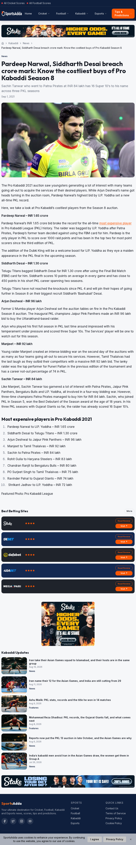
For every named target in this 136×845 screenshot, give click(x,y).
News (26, 43)
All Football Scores (40, 3)
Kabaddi (80, 13)
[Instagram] (21, 821)
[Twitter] (13, 821)
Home (28, 13)
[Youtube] (30, 821)
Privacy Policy (114, 818)
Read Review (124, 521)
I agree (94, 839)
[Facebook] (4, 821)
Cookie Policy (114, 823)
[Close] (130, 839)
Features (33, 707)
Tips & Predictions (122, 13)
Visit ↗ (124, 526)
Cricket (42, 13)
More (129, 511)
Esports (99, 13)
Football (61, 13)
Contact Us (112, 808)
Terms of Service (116, 813)
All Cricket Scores (14, 3)
